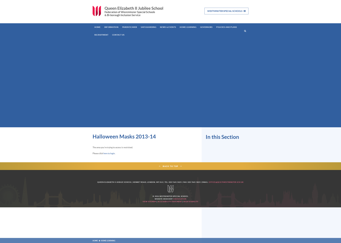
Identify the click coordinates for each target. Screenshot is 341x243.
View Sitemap (149, 201)
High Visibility (191, 201)
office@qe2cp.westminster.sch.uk (226, 182)
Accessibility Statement (170, 201)
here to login (109, 153)
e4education (179, 199)
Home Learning (108, 241)
